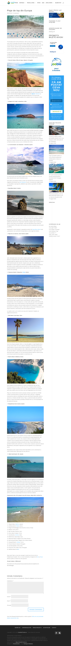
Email (8, 601)
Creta (24, 272)
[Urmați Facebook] (56, 633)
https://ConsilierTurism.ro (21, 642)
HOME (16, 2)
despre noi (17, 627)
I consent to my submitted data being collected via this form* (56, 106)
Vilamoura (38, 93)
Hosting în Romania (28, 643)
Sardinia (17, 535)
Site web (9, 605)
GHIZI (43, 2)
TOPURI (38, 2)
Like (38, 557)
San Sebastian (23, 182)
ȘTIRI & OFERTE (49, 2)
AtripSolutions (16, 643)
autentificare (46, 627)
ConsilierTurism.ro (22, 632)
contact (54, 627)
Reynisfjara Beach (36, 229)
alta (18, 549)
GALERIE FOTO (58, 2)
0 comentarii (16, 13)
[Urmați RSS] (59, 633)
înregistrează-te (37, 627)
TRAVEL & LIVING (30, 2)
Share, (41, 557)
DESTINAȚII (21, 2)
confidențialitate (26, 627)
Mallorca (17, 524)
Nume (9, 596)
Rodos (17, 526)
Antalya (18, 542)
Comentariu (10, 581)
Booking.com (52, 31)
